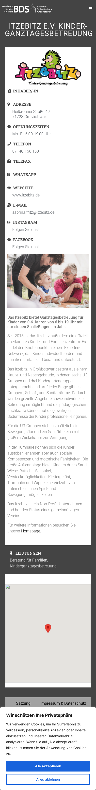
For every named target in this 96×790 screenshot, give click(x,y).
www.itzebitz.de (26, 195)
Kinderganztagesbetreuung (33, 566)
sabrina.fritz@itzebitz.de (33, 212)
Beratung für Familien (28, 560)
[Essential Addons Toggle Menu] (90, 8)
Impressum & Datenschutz (63, 703)
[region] (48, 748)
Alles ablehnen (48, 779)
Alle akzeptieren (48, 766)
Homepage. (31, 531)
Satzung (23, 703)
